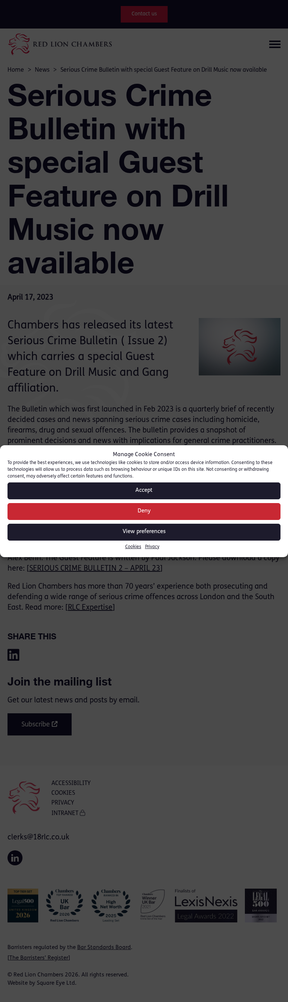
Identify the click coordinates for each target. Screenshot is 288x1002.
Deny (144, 511)
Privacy (152, 547)
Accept (144, 490)
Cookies (133, 547)
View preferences (144, 532)
